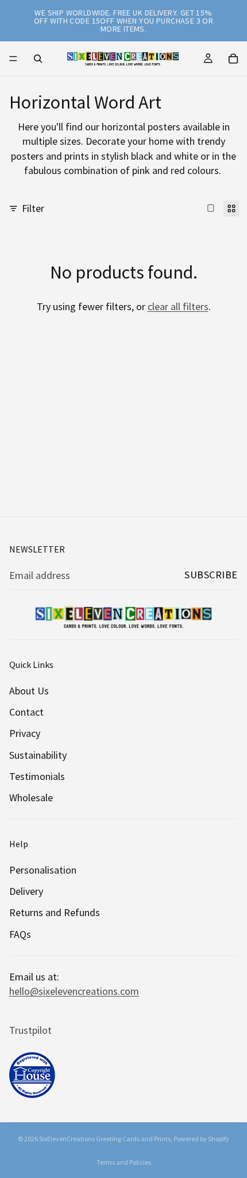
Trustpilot (30, 1030)
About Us (29, 690)
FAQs (20, 934)
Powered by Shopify (201, 1138)
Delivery (26, 891)
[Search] (38, 58)
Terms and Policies (124, 1162)
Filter (33, 208)
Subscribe (211, 574)
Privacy (24, 733)
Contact (26, 712)
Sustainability (38, 755)
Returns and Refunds (54, 913)
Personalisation (42, 870)
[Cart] (233, 58)
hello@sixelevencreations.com (74, 991)
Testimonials (37, 776)
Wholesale (31, 797)
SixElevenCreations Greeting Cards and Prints (105, 1138)
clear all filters (178, 306)
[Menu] (13, 58)
